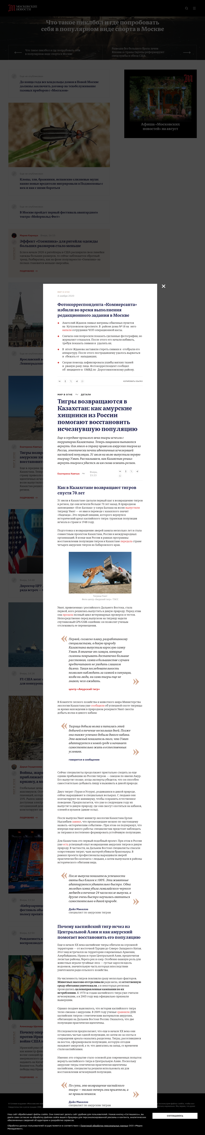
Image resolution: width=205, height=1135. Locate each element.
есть (66, 844)
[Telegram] (77, 381)
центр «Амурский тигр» (84, 689)
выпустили (132, 508)
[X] (71, 381)
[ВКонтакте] (59, 381)
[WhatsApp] (82, 381)
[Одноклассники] (65, 381)
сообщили (97, 706)
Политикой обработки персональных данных (104, 1125)
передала (126, 541)
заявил (76, 822)
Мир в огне (63, 292)
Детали (86, 394)
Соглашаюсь (175, 1115)
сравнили (123, 1012)
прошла (68, 615)
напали (67, 330)
